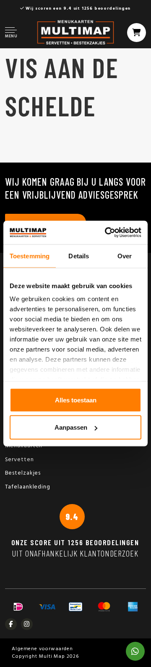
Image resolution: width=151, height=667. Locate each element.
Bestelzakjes (23, 473)
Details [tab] (78, 255)
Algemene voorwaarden (42, 649)
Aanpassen (71, 427)
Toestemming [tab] (29, 255)
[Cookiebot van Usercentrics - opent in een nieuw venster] (106, 232)
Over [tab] (124, 255)
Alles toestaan (75, 399)
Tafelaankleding (28, 487)
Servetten (19, 460)
